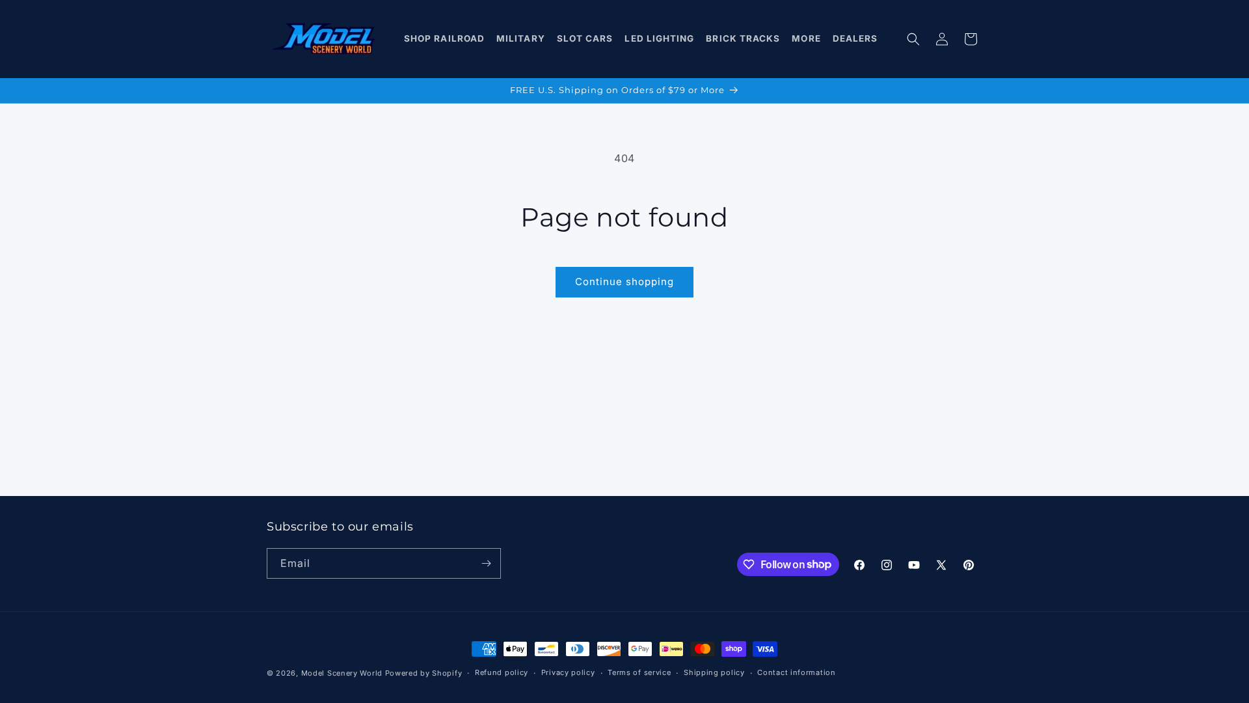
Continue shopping (624, 281)
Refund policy (501, 672)
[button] (444, 39)
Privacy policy (568, 672)
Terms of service (639, 672)
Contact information (796, 672)
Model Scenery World (342, 673)
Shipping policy (714, 672)
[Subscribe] (486, 563)
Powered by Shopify (424, 673)
